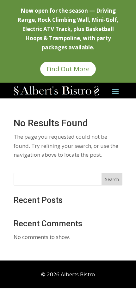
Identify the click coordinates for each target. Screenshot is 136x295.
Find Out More (68, 69)
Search (112, 179)
